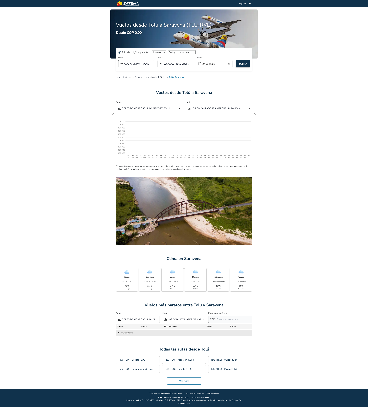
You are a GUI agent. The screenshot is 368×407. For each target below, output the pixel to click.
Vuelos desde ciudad (180, 393)
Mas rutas (184, 381)
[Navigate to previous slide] (113, 114)
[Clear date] (229, 64)
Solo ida (125, 52)
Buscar (243, 63)
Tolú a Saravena (176, 77)
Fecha (199, 57)
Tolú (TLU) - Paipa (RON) (224, 369)
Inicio (118, 77)
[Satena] (128, 3)
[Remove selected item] (152, 64)
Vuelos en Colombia (134, 77)
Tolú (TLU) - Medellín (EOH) (179, 359)
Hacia (160, 57)
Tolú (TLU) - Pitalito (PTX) (178, 369)
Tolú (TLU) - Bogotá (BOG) (132, 359)
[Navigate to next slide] (255, 114)
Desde (121, 57)
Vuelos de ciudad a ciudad (160, 393)
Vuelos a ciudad (212, 393)
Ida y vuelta (142, 52)
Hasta (188, 102)
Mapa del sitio (184, 403)
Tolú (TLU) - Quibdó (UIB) (224, 359)
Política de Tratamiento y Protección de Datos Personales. (184, 397)
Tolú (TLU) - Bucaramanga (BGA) (135, 369)
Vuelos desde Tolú (156, 77)
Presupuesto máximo (217, 313)
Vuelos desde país (197, 393)
